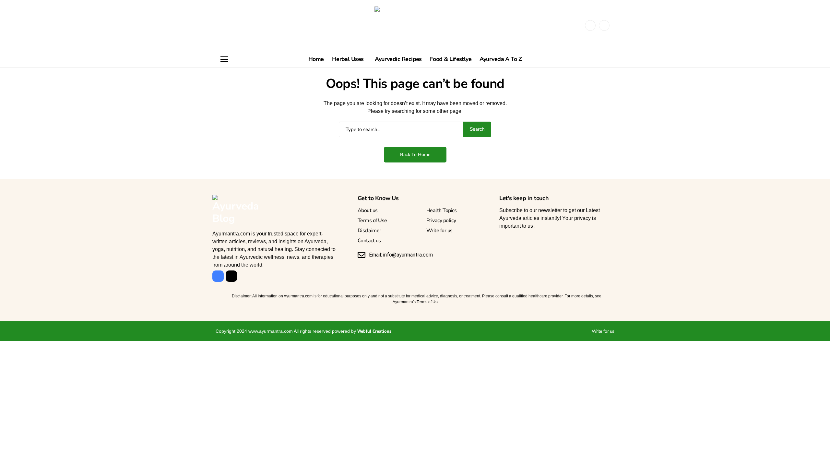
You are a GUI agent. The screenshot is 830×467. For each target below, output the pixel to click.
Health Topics (441, 210)
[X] (604, 25)
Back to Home (415, 154)
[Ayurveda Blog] (415, 25)
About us (368, 210)
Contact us (369, 240)
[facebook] (590, 25)
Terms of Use (372, 220)
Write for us (439, 230)
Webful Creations (374, 331)
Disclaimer (369, 230)
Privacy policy (441, 220)
